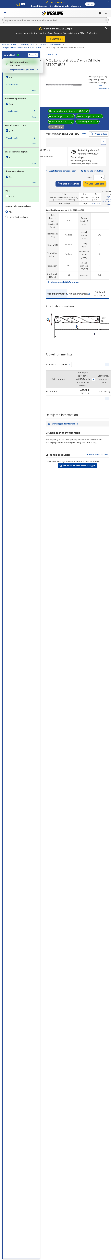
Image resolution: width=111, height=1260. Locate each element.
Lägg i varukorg (96, 183)
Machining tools (27, 44)
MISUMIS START (9, 44)
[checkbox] (21, 77)
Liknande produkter (93, 171)
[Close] (106, 28)
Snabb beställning (70, 183)
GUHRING (50, 54)
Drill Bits (42, 44)
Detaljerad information (100, 294)
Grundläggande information (64, 423)
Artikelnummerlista (78, 293)
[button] (90, 4)
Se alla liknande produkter (97, 454)
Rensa (34, 90)
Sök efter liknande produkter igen (79, 465)
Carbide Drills (55, 44)
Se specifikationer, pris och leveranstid (23, 69)
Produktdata (101, 134)
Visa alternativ (12, 84)
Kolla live (96, 203)
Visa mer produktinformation (65, 282)
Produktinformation (57, 293)
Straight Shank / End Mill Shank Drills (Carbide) (22, 47)
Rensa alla (33, 55)
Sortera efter (93, 379)
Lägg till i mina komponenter (62, 171)
